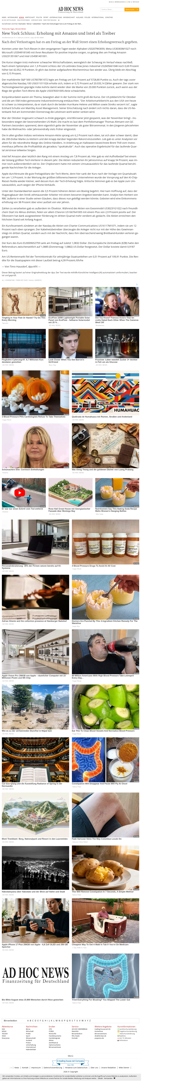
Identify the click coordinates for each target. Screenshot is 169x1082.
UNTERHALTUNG (55, 17)
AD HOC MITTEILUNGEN (9, 20)
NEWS (4, 17)
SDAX (4, 1036)
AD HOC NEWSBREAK (79, 1029)
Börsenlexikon (10, 1020)
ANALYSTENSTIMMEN (23, 20)
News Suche (130, 9)
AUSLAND (79, 17)
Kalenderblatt (31, 1049)
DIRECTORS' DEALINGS (49, 20)
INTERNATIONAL (98, 17)
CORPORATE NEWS (36, 20)
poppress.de (99, 1038)
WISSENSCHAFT (69, 17)
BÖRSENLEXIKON (120, 2)
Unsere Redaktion (108, 1067)
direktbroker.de (100, 1036)
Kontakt (75, 1038)
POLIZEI (87, 17)
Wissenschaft (31, 1038)
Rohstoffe (52, 1033)
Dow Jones (6, 1038)
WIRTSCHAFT (30, 17)
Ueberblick (37, 24)
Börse (29, 24)
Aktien (51, 1040)
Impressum (36, 1067)
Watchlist (75, 1031)
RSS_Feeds (76, 1036)
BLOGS (111, 2)
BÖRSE (21, 17)
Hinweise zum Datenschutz (76, 1067)
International (31, 1047)
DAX (3, 1029)
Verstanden (108, 1078)
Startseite (21, 24)
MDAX (4, 1031)
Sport (28, 1036)
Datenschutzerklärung (53, 1067)
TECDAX (5, 1033)
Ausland (29, 1040)
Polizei (28, 1043)
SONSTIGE (109, 17)
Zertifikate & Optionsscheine (54, 1044)
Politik (28, 1033)
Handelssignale (54, 1038)
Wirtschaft (30, 1031)
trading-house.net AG (102, 1029)
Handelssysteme (55, 1036)
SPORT (45, 17)
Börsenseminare (55, 1047)
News (16, 1067)
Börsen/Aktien (20, 29)
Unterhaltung (31, 1045)
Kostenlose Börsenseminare (101, 1032)
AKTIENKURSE (13, 17)
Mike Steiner (124, 1067)
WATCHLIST (136, 2)
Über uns (94, 1067)
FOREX (51, 1031)
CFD (50, 1029)
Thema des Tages (8, 29)
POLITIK (39, 17)
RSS (129, 2)
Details (100, 1078)
